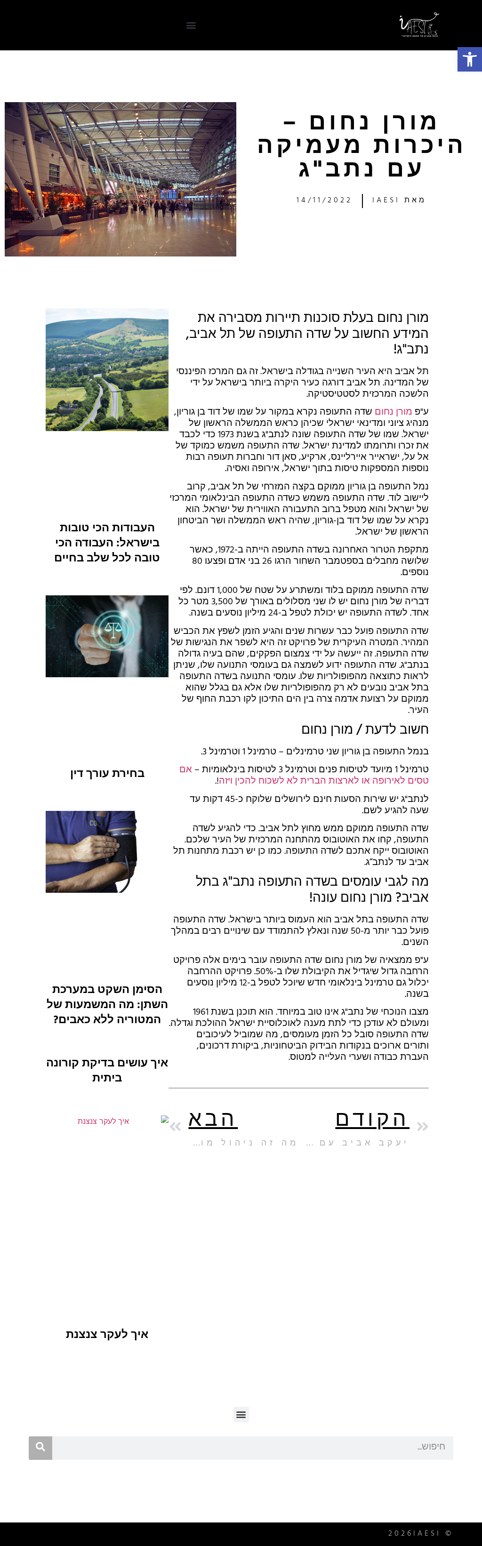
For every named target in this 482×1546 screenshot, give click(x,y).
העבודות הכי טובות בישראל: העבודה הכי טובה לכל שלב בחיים (107, 544)
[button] (470, 59)
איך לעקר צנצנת (107, 1336)
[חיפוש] (40, 1448)
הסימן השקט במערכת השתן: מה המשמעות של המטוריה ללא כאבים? (107, 1006)
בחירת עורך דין (107, 775)
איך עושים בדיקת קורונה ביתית (107, 1072)
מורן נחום (393, 413)
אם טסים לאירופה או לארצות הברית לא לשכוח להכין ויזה (304, 776)
